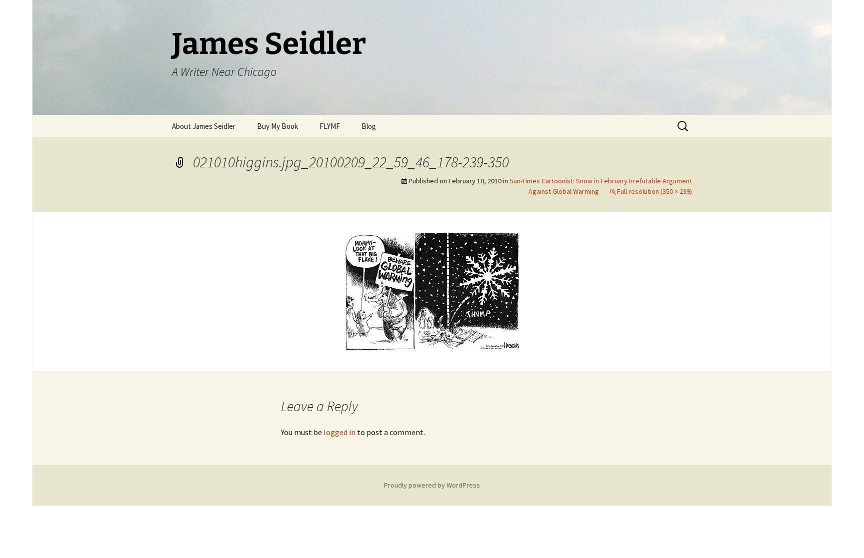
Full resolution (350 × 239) (654, 191)
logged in (340, 432)
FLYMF (330, 126)
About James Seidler (204, 126)
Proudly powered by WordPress (432, 485)
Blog (369, 126)
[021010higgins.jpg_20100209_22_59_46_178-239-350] (432, 290)
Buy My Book (277, 126)
